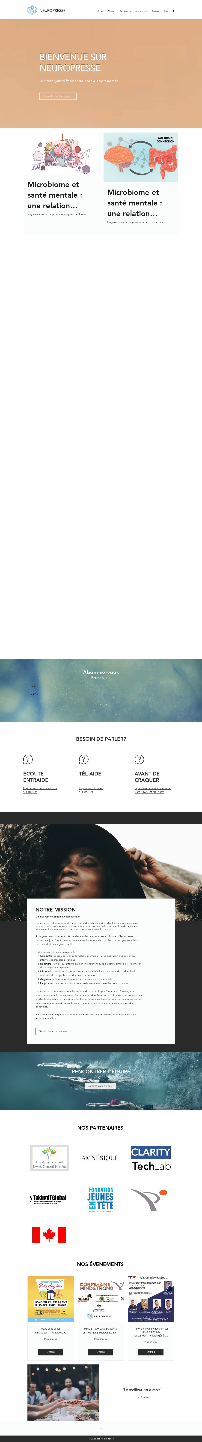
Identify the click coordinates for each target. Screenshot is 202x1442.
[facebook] (173, 10)
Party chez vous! (50, 1328)
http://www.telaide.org (91, 788)
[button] (57, 1392)
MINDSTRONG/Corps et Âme (100, 1328)
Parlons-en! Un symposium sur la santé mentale (151, 1330)
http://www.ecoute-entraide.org (41, 788)
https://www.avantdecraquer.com (153, 788)
